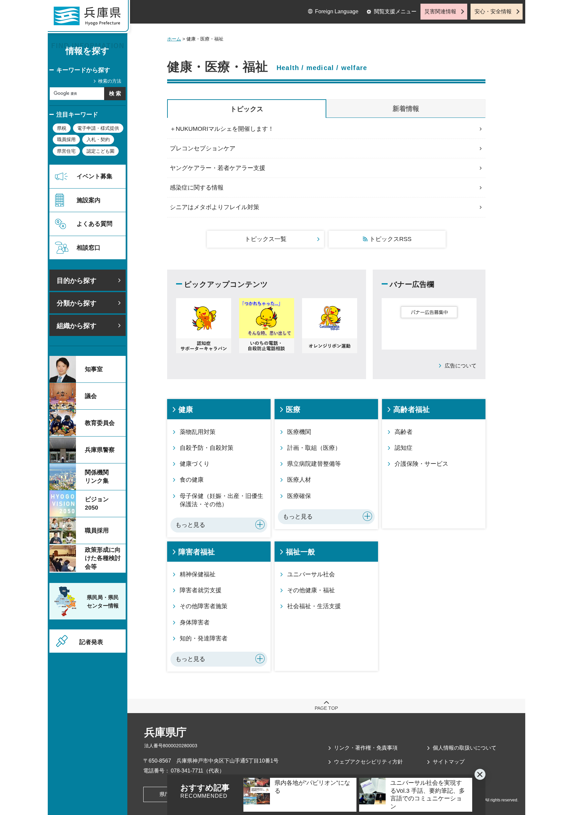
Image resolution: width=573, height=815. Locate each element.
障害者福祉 (196, 552)
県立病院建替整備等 (314, 463)
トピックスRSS (390, 239)
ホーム (174, 38)
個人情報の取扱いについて (464, 748)
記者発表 (91, 642)
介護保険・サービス (421, 463)
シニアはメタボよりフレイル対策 (214, 207)
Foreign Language (336, 11)
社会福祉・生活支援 (314, 606)
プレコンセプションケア (202, 148)
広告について (461, 365)
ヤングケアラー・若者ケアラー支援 (217, 168)
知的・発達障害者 (203, 638)
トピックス (246, 109)
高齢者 (404, 432)
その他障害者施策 (203, 606)
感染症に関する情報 (196, 187)
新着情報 (406, 108)
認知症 (404, 448)
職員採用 (66, 139)
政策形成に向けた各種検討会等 (103, 558)
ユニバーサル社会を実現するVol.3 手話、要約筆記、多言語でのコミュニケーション (427, 794)
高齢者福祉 (411, 409)
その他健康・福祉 (311, 590)
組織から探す (76, 325)
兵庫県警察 (100, 450)
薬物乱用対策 (198, 432)
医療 (293, 409)
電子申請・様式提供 (98, 128)
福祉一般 (300, 552)
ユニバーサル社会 (311, 574)
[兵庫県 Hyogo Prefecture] (90, 18)
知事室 (94, 369)
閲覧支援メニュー (395, 11)
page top (326, 708)
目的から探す (76, 280)
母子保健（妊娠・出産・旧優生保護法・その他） (221, 500)
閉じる (480, 774)
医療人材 (299, 479)
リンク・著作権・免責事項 (366, 748)
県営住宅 (66, 151)
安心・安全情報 (493, 11)
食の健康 (192, 479)
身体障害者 (195, 622)
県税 (61, 128)
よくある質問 (94, 223)
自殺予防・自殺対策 (206, 448)
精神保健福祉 (198, 574)
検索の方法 (109, 81)
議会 (91, 396)
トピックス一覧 (265, 239)
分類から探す (76, 303)
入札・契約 (98, 139)
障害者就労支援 (201, 590)
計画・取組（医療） (314, 448)
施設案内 (88, 200)
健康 (185, 409)
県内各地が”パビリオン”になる (312, 786)
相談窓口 (88, 247)
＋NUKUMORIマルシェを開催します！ (222, 128)
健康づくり (195, 463)
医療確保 (299, 496)
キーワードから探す (83, 70)
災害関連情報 (440, 11)
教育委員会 (100, 423)
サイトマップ (449, 762)
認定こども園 (100, 151)
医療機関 (299, 432)
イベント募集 (94, 176)
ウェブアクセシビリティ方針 (368, 762)
